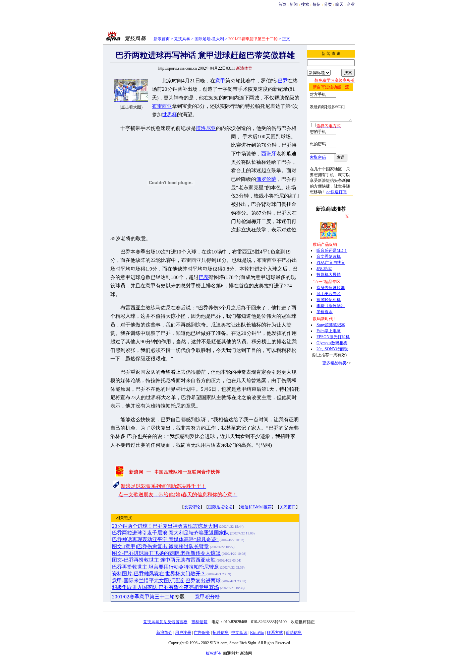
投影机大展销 (329, 274)
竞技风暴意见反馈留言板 (165, 621)
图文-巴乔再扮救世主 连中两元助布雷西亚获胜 (164, 560)
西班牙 (268, 153)
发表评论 (192, 507)
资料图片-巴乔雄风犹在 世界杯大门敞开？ (159, 573)
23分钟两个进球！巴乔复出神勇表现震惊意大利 (165, 526)
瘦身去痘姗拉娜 (331, 287)
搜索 (305, 4)
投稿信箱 (199, 621)
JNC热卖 (324, 268)
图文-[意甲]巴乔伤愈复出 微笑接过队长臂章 (160, 546)
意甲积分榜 (207, 596)
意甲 (220, 80)
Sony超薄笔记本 (331, 324)
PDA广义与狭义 (331, 262)
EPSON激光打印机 (333, 337)
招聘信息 (221, 632)
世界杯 (169, 114)
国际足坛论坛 (220, 507)
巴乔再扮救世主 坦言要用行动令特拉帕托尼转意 (165, 567)
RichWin (257, 632)
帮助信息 (294, 632)
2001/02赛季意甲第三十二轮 (143, 596)
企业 (351, 4)
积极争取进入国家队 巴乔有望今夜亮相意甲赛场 (165, 587)
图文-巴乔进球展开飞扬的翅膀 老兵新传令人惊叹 (166, 553)
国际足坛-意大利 (209, 38)
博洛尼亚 (206, 128)
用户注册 (183, 632)
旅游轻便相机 (329, 299)
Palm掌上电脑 (329, 330)
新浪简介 (164, 632)
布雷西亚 (162, 106)
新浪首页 (162, 38)
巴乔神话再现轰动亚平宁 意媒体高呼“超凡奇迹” (165, 539)
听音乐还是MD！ (332, 250)
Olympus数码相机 (332, 343)
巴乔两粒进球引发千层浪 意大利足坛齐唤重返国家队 (170, 532)
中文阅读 (239, 632)
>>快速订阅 (336, 192)
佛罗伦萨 (266, 179)
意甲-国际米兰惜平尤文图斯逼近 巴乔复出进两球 (166, 580)
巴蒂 (204, 277)
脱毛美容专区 (329, 293)
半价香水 (325, 311)
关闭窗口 (288, 507)
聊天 (339, 4)
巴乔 (283, 80)
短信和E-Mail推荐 (256, 507)
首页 (282, 4)
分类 (328, 4)
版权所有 (214, 653)
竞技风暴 (182, 38)
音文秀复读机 (329, 256)
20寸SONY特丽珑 (332, 349)
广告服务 (202, 632)
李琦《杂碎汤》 (331, 305)
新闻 (294, 4)
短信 (316, 4)
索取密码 (318, 157)
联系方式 (275, 632)
